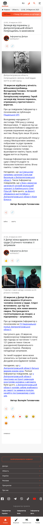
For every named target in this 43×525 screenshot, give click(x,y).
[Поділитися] (7, 46)
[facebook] (2, 498)
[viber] (21, 498)
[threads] (40, 498)
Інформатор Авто (35, 512)
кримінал (7, 433)
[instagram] (8, 498)
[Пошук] (34, 3)
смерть (13, 221)
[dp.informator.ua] (5, 3)
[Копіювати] (12, 46)
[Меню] (39, 3)
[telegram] (15, 498)
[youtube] (34, 498)
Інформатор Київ (21, 512)
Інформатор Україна (6, 512)
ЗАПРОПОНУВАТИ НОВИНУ (21, 459)
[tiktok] (28, 498)
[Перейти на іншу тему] (28, 3)
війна (6, 221)
